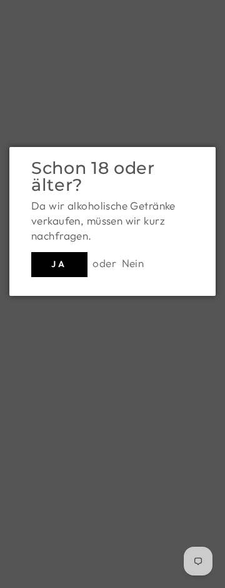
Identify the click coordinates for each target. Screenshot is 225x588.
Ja (59, 264)
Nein (133, 263)
